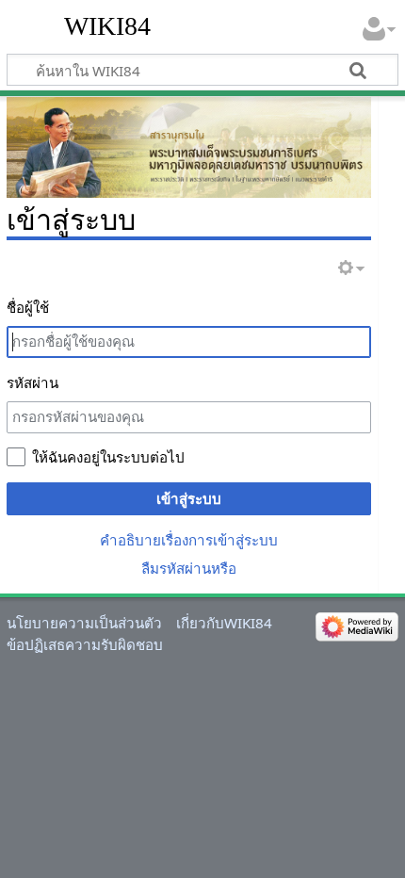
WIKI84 (107, 26)
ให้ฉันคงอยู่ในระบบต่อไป (108, 456)
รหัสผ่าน (32, 382)
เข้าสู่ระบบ (188, 498)
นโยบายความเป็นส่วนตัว (84, 622)
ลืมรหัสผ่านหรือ (188, 568)
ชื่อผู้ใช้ (28, 307)
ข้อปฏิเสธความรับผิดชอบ (85, 644)
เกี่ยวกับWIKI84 (224, 622)
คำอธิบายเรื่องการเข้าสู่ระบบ (189, 539)
